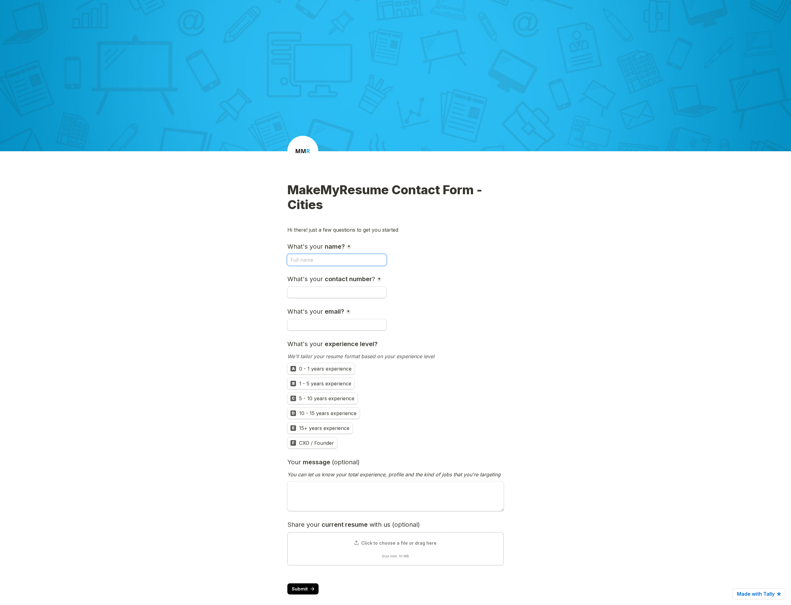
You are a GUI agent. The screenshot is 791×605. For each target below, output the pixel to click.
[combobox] (336, 292)
